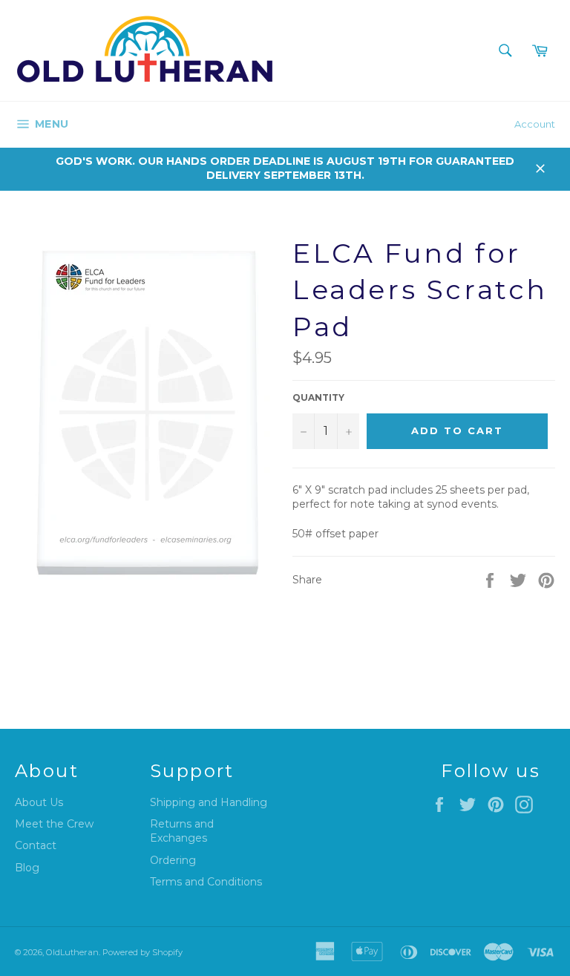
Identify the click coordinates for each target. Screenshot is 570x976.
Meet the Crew (54, 824)
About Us (39, 802)
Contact (35, 845)
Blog (27, 867)
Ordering (173, 860)
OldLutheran (72, 952)
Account (534, 124)
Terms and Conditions (206, 881)
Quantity (318, 397)
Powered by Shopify (142, 952)
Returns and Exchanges (182, 831)
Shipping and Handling (208, 802)
